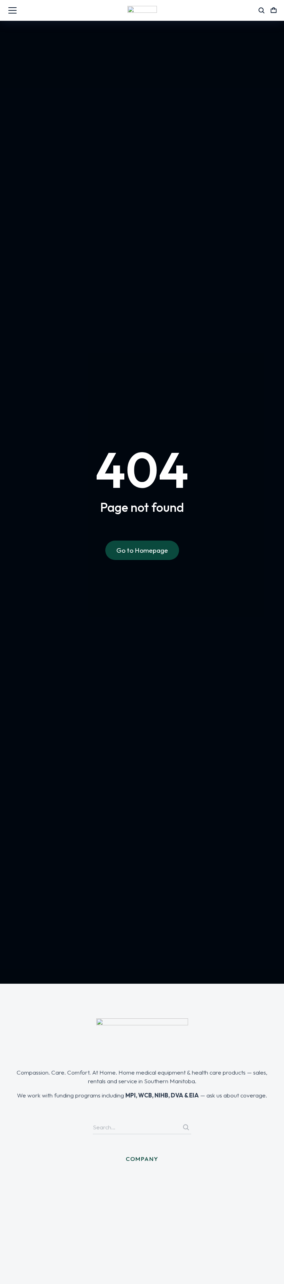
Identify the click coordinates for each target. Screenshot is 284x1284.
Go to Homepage (142, 550)
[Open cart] (273, 10)
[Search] (186, 1127)
